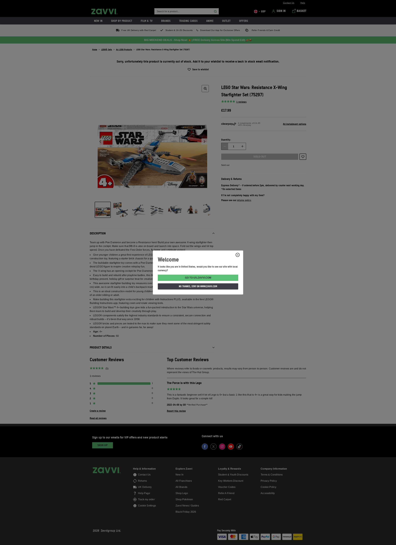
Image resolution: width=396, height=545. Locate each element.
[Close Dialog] (237, 255)
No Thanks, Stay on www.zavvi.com (198, 286)
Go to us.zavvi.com (198, 277)
